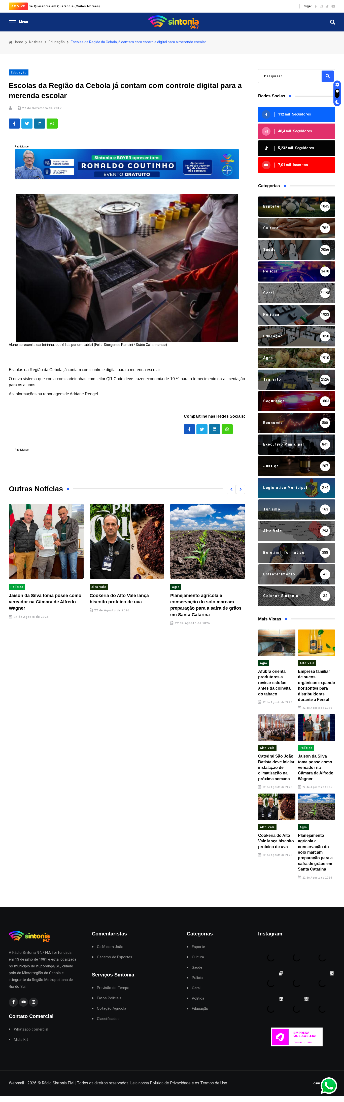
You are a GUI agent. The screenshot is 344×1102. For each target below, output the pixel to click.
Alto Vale (98, 587)
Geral (196, 988)
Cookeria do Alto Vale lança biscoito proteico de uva (276, 841)
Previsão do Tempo (113, 988)
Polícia (197, 978)
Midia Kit (21, 1040)
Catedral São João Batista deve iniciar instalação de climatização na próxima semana (276, 767)
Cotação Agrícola (111, 1008)
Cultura (198, 957)
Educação (57, 42)
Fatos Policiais (109, 998)
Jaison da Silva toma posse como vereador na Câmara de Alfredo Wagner (45, 602)
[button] (231, 489)
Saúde (197, 967)
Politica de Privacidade (170, 1083)
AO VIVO (18, 6)
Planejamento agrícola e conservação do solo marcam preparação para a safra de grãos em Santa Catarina (315, 852)
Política (17, 587)
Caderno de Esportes (114, 957)
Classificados (108, 1019)
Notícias (36, 42)
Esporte (198, 947)
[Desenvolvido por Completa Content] (317, 1083)
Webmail (16, 1083)
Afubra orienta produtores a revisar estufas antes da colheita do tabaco (274, 682)
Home (18, 42)
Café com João (110, 947)
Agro (175, 587)
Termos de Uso (213, 1083)
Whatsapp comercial (31, 1029)
